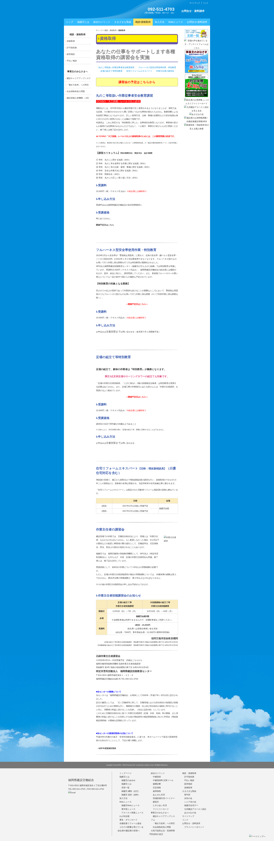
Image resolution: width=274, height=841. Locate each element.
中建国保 (157, 777)
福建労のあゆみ (128, 780)
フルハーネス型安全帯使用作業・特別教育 (157, 67)
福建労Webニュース (130, 805)
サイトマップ (195, 3)
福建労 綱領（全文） (130, 791)
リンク (205, 3)
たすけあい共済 (160, 805)
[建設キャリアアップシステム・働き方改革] (196, 72)
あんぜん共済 (159, 795)
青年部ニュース (128, 809)
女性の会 (188, 798)
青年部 (187, 795)
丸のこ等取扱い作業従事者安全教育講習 (116, 67)
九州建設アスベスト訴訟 (195, 809)
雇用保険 (157, 791)
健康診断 (157, 784)
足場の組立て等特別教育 (111, 71)
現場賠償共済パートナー (164, 798)
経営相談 (71, 54)
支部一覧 (137, 233)
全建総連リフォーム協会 (130, 823)
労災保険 (157, 787)
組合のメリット (101, 22)
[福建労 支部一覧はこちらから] (196, 37)
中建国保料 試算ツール (163, 780)
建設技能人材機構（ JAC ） (77, 99)
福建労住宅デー (191, 805)
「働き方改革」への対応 (78, 85)
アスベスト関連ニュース (132, 813)
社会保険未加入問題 (76, 91)
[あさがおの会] (196, 114)
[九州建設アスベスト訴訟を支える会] (196, 111)
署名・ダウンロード (128, 820)
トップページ (125, 773)
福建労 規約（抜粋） (130, 795)
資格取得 (71, 41)
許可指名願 (72, 47)
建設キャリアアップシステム (78, 79)
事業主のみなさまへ (77, 71)
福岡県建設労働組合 (81, 780)
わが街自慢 (124, 816)
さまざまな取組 (122, 22)
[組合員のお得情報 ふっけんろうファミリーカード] (196, 103)
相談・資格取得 (110, 30)
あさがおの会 (190, 813)
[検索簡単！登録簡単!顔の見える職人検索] (196, 129)
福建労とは (83, 22)
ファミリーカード (161, 809)
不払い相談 (72, 61)
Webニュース (175, 22)
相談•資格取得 (143, 22)
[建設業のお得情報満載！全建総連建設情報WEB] (196, 121)
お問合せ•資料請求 (197, 22)
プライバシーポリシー (194, 827)
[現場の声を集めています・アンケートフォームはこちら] (196, 48)
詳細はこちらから (134, 660)
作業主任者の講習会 (165, 71)
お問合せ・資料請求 (193, 11)
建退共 (156, 802)
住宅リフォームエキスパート (139, 71)
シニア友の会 (190, 802)
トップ (69, 22)
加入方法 (159, 22)
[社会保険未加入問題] (196, 96)
